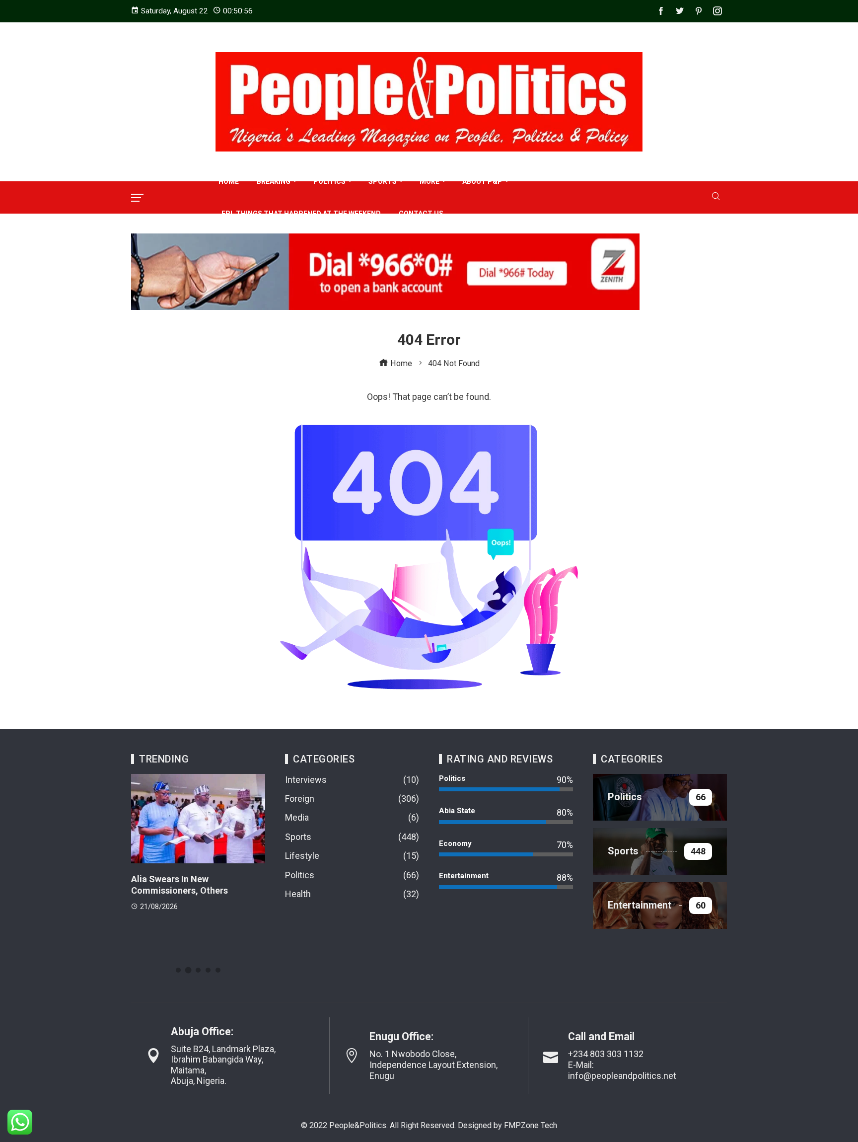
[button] (178, 970)
